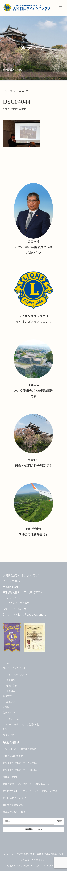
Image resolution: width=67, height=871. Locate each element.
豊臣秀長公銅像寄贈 (13, 755)
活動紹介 (7, 706)
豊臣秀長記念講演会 (13, 804)
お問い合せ (8, 734)
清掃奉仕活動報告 (12, 776)
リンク (6, 729)
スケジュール (12, 718)
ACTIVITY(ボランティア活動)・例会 (23, 724)
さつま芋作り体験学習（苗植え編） (21, 769)
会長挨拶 (10, 679)
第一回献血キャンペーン (15, 797)
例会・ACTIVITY (11, 712)
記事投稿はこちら (33, 829)
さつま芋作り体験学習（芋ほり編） (21, 762)
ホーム (6, 662)
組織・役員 (11, 685)
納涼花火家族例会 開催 (14, 811)
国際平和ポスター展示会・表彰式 (19, 748)
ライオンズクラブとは (14, 668)
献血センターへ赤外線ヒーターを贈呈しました (26, 783)
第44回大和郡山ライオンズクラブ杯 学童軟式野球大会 (30, 790)
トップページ (9, 90)
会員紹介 (10, 691)
